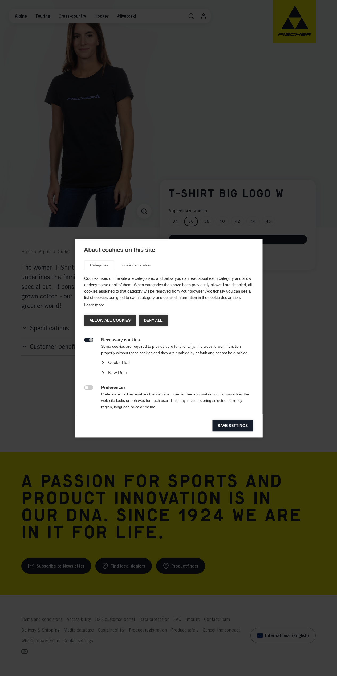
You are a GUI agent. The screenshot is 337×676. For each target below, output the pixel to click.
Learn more (94, 305)
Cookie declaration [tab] (135, 265)
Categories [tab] (99, 265)
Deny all (153, 320)
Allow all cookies (109, 320)
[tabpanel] (168, 377)
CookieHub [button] (118, 362)
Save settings (233, 426)
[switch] (85, 339)
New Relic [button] (118, 372)
